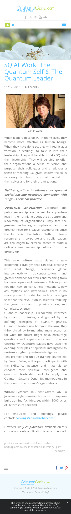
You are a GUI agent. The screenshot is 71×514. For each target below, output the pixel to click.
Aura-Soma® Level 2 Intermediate (33, 443)
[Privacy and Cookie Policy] (35, 492)
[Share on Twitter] (61, 467)
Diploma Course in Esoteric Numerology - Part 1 (36, 446)
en (7, 24)
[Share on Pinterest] (66, 467)
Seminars (60, 450)
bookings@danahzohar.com (34, 418)
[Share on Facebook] (56, 467)
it (13, 24)
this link (51, 505)
